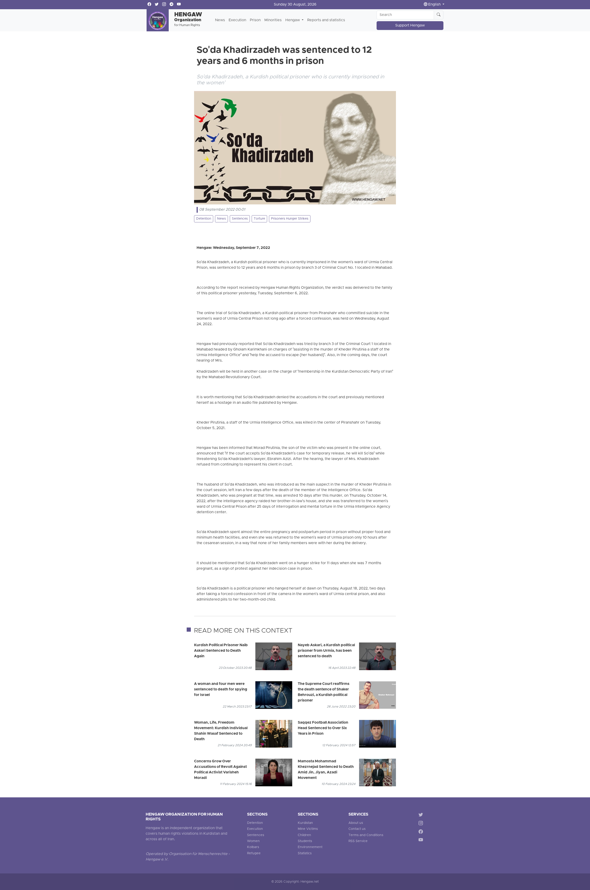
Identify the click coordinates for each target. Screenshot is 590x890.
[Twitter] (422, 815)
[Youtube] (422, 840)
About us (355, 823)
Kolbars (253, 847)
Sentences (240, 219)
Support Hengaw (410, 25)
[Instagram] (422, 823)
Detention (203, 219)
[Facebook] (422, 832)
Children (304, 835)
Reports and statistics (326, 20)
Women (253, 841)
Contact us (357, 829)
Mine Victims (308, 829)
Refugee (254, 853)
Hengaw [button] (293, 20)
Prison (255, 20)
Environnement (310, 847)
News (220, 20)
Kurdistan (305, 823)
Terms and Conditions (365, 835)
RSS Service (358, 841)
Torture (259, 219)
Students (305, 841)
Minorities (273, 20)
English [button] (434, 4)
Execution (237, 20)
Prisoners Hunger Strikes (289, 219)
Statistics (305, 853)
